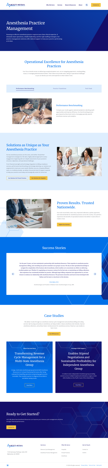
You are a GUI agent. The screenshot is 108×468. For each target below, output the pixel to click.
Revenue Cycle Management (48, 449)
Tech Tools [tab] (88, 88)
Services (59, 5)
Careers (84, 452)
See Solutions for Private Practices (17, 178)
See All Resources (54, 333)
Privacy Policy (84, 465)
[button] (13, 274)
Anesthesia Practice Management (49, 452)
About (80, 5)
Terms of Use (92, 465)
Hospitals (63, 449)
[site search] (86, 4)
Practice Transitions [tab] (59, 88)
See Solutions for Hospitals (39, 178)
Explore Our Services (64, 224)
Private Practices (65, 452)
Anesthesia (64, 456)
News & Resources (70, 5)
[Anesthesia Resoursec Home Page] (15, 5)
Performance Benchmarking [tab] (25, 88)
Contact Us (96, 5)
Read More (29, 385)
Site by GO (99, 465)
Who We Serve (50, 5)
